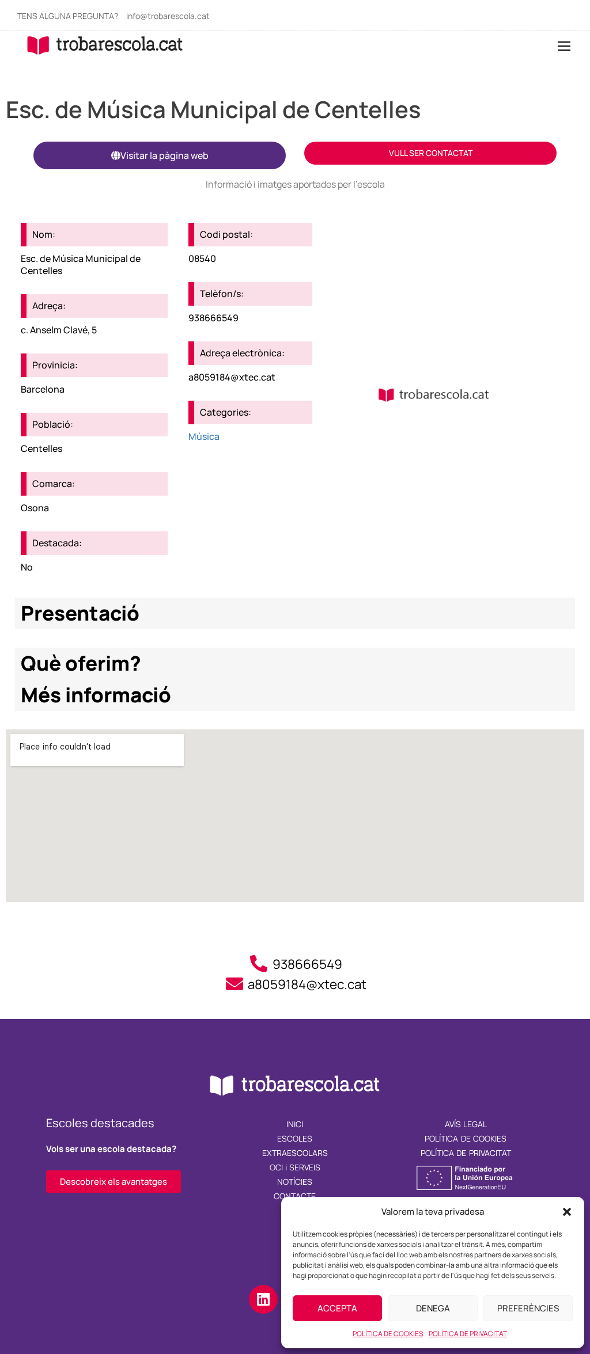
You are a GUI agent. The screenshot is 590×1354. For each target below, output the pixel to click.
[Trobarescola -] (105, 45)
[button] (567, 1212)
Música (204, 436)
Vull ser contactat (430, 152)
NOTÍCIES (294, 1181)
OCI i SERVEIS (295, 1167)
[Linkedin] (263, 1299)
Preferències (528, 1308)
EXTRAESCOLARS (295, 1152)
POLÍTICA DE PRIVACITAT (468, 1333)
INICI (294, 1124)
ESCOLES (294, 1138)
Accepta (337, 1308)
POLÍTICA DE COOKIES (388, 1333)
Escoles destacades (100, 1123)
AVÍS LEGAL (466, 1124)
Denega (433, 1308)
